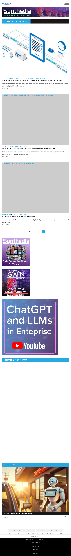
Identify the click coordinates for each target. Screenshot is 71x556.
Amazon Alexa (6, 214)
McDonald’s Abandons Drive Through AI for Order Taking (18, 513)
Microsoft (16, 78)
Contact (35, 553)
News (22, 78)
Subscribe (35, 549)
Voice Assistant (30, 78)
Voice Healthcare (41, 78)
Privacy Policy (35, 546)
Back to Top (34, 536)
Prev (30, 232)
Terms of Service (35, 542)
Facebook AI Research (16, 146)
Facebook (5, 146)
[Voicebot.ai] (27, 3)
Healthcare (8, 78)
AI (2, 78)
